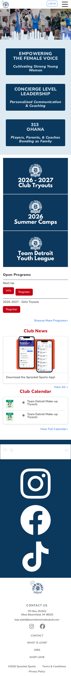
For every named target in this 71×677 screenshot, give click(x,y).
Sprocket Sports (26, 666)
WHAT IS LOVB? (37, 642)
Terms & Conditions (54, 666)
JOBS (37, 650)
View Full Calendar (53, 429)
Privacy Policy (37, 671)
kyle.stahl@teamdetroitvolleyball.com (37, 619)
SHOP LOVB (36, 657)
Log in (52, 3)
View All (60, 387)
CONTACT (37, 635)
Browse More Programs (50, 321)
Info (8, 290)
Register (24, 292)
